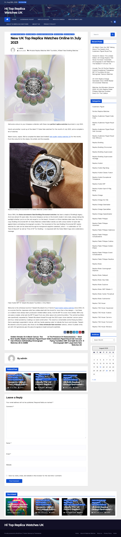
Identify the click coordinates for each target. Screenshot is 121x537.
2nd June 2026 (98, 512)
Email (8, 454)
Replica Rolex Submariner (101, 298)
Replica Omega (59, 19)
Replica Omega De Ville (100, 200)
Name (8, 443)
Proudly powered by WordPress (13, 533)
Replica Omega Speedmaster (102, 214)
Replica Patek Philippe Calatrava (103, 230)
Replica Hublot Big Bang (100, 168)
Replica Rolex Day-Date (100, 280)
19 (100, 367)
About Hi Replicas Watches (17, 24)
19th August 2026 (15, 510)
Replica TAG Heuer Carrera (101, 317)
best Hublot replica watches (64, 308)
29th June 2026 (70, 512)
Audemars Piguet (27, 19)
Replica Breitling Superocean (102, 152)
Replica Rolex (43, 19)
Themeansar (37, 533)
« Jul (94, 380)
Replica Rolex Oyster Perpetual (103, 294)
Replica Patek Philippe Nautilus (103, 259)
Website (8, 465)
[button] (111, 22)
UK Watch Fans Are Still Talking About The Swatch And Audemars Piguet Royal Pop (103, 49)
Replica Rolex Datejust (100, 275)
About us (36, 24)
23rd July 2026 (42, 512)
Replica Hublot (58, 34)
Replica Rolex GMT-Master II (102, 289)
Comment (10, 406)
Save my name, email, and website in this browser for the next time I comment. (35, 476)
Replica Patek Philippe (100, 219)
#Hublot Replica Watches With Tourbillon (43, 50)
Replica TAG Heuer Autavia (101, 313)
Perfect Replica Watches (17, 34)
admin (21, 48)
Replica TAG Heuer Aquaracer (102, 308)
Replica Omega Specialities (101, 209)
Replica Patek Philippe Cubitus (102, 241)
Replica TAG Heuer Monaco (102, 327)
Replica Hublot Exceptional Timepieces (43, 379)
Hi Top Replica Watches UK (24, 525)
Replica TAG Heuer (13, 377)
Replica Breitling (75, 19)
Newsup (30, 533)
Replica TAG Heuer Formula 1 (15, 379)
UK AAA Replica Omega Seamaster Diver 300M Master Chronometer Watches (102, 81)
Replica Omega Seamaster (71, 379)
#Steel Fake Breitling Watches (68, 50)
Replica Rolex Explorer (100, 284)
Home (14, 19)
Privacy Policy (50, 24)
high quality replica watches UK (60, 136)
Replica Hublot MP (69, 34)
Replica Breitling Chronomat (45, 34)
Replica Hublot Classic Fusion (102, 172)
